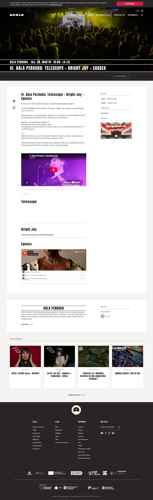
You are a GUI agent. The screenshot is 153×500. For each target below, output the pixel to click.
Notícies (80, 430)
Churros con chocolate (61, 442)
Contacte (80, 427)
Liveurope (80, 436)
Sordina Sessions (37, 445)
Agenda (73, 15)
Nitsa (56, 439)
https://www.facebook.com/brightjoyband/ (37, 235)
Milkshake (58, 433)
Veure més (24, 324)
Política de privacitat (64, 496)
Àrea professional (83, 439)
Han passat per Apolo (84, 455)
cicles (82, 15)
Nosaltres (80, 433)
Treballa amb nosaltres (84, 449)
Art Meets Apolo (103, 15)
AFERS (34, 430)
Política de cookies (56, 5)
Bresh (56, 427)
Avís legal (55, 496)
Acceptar (129, 4)
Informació (133, 15)
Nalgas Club (58, 430)
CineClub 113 (119, 15)
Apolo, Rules (81, 452)
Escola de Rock (37, 442)
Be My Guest (36, 433)
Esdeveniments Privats (84, 458)
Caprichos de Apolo (38, 427)
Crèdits (80, 445)
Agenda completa (74, 395)
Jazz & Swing (36, 436)
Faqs (79, 442)
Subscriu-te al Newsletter (107, 427)
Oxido (57, 436)
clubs (90, 15)
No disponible (120, 76)
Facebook (26, 194)
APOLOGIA (36, 439)
